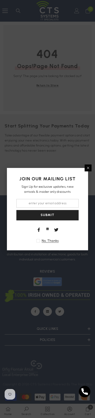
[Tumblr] (47, 229)
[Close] (88, 167)
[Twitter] (56, 230)
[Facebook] (39, 230)
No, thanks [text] (50, 241)
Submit (47, 215)
